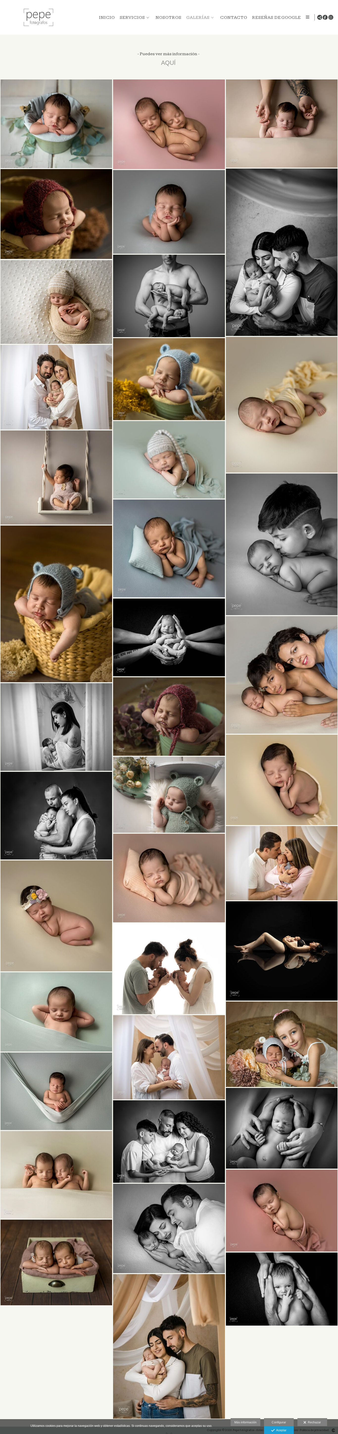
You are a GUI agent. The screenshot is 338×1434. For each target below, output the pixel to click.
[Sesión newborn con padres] (282, 252)
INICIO (107, 17)
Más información (245, 1422)
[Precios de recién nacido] (56, 604)
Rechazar (313, 1422)
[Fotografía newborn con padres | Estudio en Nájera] (282, 863)
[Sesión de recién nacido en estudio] (169, 878)
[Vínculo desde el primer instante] (169, 1057)
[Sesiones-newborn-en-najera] (282, 951)
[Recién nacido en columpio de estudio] (56, 477)
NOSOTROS (168, 17)
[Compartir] (319, 17)
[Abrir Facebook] (325, 17)
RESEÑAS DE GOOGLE (276, 17)
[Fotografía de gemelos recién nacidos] (169, 124)
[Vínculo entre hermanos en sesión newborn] (282, 544)
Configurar (279, 1422)
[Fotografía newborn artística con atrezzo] (169, 548)
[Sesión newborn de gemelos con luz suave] (56, 1262)
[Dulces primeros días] (56, 1012)
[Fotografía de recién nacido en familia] (169, 1346)
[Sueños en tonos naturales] (282, 405)
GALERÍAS (198, 17)
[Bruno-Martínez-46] (169, 1228)
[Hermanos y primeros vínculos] (56, 1174)
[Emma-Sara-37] (169, 968)
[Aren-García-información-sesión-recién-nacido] (169, 638)
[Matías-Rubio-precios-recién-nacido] (282, 1128)
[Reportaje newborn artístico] (56, 214)
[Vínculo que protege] (169, 296)
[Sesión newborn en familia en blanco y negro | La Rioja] (56, 815)
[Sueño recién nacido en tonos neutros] (56, 387)
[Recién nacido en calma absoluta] (282, 1211)
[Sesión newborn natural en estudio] (56, 123)
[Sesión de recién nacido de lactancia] (56, 727)
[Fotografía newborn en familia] (169, 1141)
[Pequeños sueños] (56, 915)
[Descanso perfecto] (56, 1091)
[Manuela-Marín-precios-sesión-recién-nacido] (169, 716)
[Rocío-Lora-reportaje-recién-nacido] (282, 1044)
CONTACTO (233, 17)
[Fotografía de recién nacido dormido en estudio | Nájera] (282, 780)
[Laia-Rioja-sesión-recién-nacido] (282, 123)
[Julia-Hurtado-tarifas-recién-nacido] (282, 1289)
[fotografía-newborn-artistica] (169, 460)
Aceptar (281, 1430)
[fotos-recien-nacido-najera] (169, 795)
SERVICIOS (132, 17)
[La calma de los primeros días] (169, 212)
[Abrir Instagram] (330, 17)
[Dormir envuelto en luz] (56, 302)
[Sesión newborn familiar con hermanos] (282, 675)
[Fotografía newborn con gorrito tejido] (169, 379)
